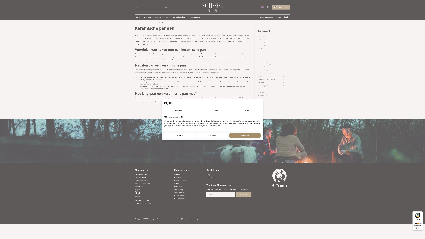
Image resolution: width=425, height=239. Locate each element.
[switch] (417, 228)
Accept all (245, 135)
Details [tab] (246, 110)
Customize (212, 135)
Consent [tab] (178, 110)
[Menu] (421, 212)
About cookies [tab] (212, 110)
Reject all (180, 135)
